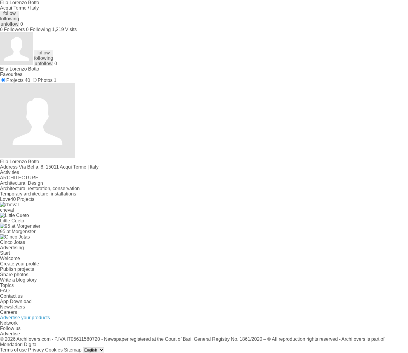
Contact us (11, 296)
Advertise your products (25, 317)
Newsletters (12, 306)
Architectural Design (21, 183)
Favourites (11, 74)
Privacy (36, 349)
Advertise (10, 333)
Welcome (10, 258)
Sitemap (73, 349)
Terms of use (13, 349)
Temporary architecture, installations (38, 193)
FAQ (5, 290)
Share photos (14, 274)
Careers (8, 312)
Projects (18, 80)
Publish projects (17, 269)
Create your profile (19, 263)
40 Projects (22, 199)
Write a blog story (18, 279)
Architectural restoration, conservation (40, 188)
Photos (47, 80)
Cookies (54, 349)
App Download (16, 301)
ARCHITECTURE (19, 177)
